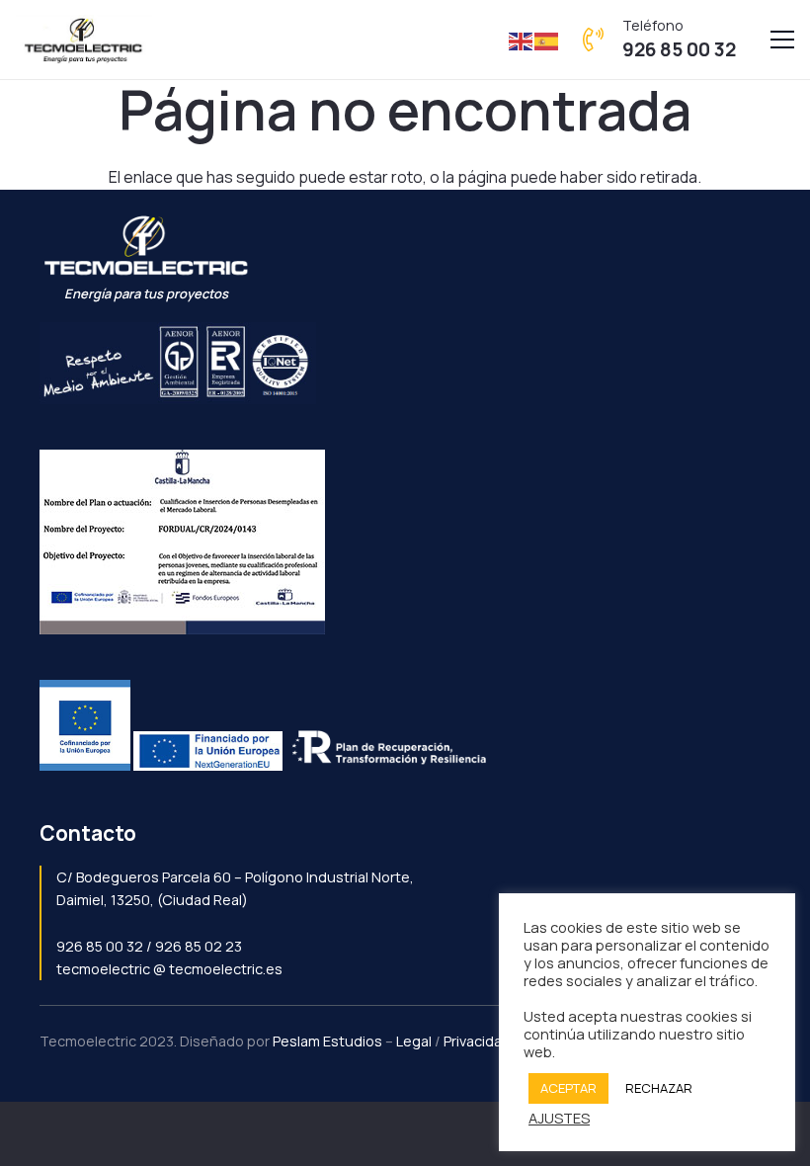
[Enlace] (84, 39)
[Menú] (782, 39)
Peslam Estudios (327, 1041)
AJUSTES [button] (559, 1117)
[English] (521, 39)
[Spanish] (547, 39)
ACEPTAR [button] (568, 1088)
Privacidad (477, 1041)
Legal (414, 1041)
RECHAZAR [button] (658, 1088)
